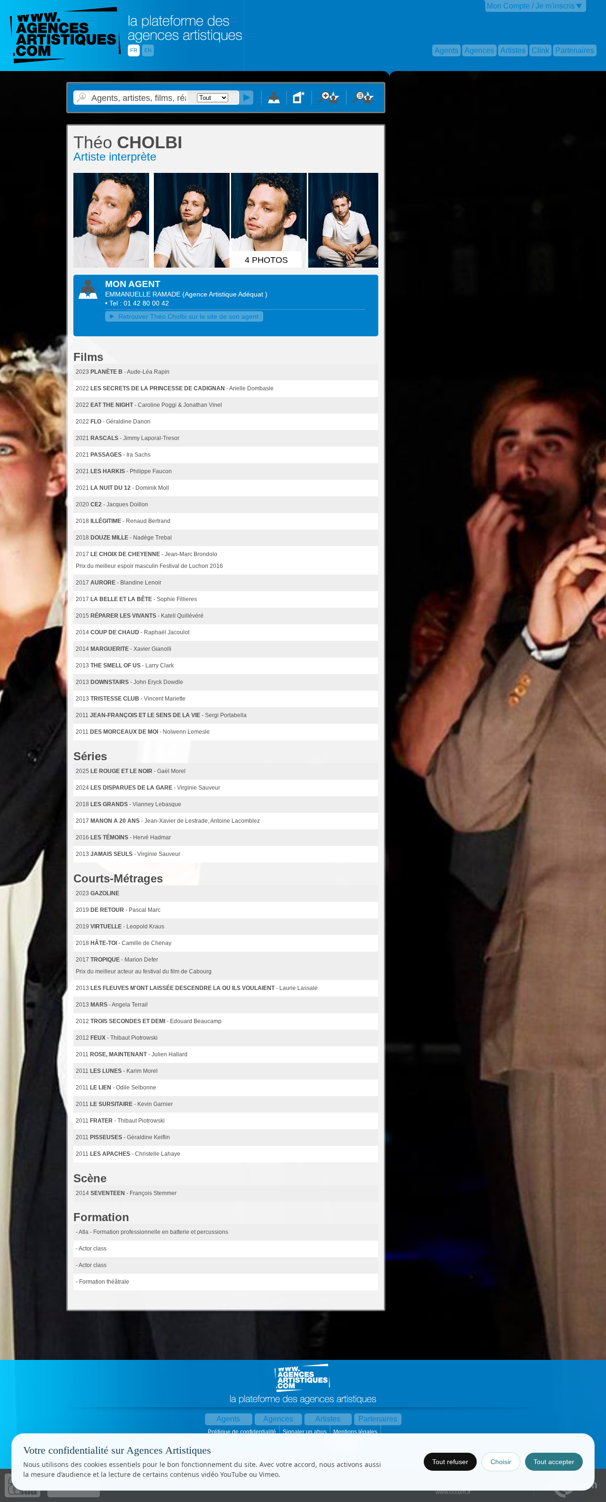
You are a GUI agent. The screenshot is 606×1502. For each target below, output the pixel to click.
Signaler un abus (305, 1432)
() (224, 294)
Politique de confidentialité (242, 1432)
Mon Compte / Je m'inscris (531, 6)
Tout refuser (450, 1462)
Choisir (500, 1462)
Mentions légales (356, 1432)
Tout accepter (554, 1462)
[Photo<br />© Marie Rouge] (112, 265)
